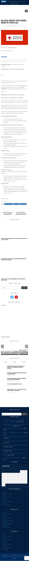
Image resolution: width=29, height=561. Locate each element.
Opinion (5, 500)
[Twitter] (12, 3)
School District (7, 505)
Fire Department (7, 497)
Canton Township (14, 489)
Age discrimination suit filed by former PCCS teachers (15, 436)
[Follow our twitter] (12, 297)
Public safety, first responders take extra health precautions (13, 279)
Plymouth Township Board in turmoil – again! (16, 1)
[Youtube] (14, 3)
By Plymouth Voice (10, 370)
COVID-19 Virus (23, 204)
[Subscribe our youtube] (16, 297)
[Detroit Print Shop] (14, 400)
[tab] (5, 362)
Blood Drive (16, 204)
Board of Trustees (8, 493)
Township (6, 549)
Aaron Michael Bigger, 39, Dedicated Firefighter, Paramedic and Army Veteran (15, 367)
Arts (4, 492)
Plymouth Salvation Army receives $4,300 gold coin (15, 445)
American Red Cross (9, 204)
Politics (5, 503)
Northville (14, 509)
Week (6, 362)
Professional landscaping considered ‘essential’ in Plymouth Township (13, 259)
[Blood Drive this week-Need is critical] (14, 37)
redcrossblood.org (24, 100)
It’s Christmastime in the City (14, 384)
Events (5, 495)
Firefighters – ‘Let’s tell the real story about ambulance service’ (16, 390)
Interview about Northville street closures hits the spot (15, 441)
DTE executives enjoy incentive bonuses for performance (17, 373)
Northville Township (8, 520)
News (5, 498)
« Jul (2, 487)
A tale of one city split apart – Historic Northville (14, 432)
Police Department (8, 502)
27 (14, 482)
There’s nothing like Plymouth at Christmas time (14, 449)
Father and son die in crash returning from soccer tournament (16, 379)
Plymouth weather (5, 336)
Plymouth (3, 201)
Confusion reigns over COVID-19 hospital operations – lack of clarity (14, 239)
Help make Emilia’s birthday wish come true (13, 457)
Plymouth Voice (6, 26)
